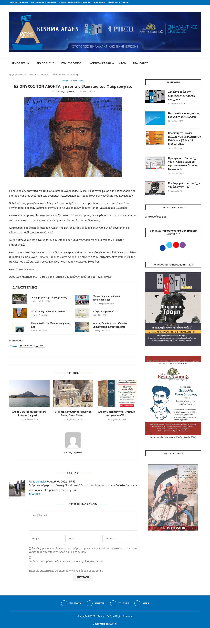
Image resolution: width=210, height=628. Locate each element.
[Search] (199, 63)
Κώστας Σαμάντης (65, 91)
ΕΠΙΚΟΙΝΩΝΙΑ (99, 2)
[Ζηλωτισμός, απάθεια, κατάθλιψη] (19, 313)
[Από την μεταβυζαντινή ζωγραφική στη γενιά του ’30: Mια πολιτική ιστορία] (116, 393)
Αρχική (12, 74)
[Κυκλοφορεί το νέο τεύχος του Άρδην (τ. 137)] (155, 188)
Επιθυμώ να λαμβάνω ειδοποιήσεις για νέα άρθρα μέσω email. (66, 570)
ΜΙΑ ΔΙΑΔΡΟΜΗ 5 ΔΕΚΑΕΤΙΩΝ (43, 2)
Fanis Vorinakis (38, 481)
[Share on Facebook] (70, 361)
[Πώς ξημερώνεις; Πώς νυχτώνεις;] (19, 299)
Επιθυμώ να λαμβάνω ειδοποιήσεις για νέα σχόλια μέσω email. (66, 561)
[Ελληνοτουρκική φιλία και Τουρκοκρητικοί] (82, 300)
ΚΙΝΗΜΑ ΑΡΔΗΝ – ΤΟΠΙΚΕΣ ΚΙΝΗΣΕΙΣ (75, 2)
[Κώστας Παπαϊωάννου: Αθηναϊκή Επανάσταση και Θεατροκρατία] (82, 327)
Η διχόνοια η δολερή (103, 311)
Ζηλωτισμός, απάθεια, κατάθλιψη (48, 311)
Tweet (13, 346)
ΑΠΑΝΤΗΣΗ (35, 494)
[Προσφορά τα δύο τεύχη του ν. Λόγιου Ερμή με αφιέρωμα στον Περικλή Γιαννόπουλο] (155, 163)
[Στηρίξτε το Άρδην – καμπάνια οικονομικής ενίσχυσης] (155, 96)
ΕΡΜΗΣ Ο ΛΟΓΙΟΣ (71, 63)
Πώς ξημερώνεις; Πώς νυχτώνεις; (49, 297)
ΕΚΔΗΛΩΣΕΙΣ (140, 63)
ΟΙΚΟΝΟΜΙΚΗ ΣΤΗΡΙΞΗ (118, 2)
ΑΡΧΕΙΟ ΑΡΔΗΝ (20, 63)
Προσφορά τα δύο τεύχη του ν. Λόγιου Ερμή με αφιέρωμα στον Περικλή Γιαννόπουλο (183, 164)
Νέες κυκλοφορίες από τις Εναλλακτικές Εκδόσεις (184, 115)
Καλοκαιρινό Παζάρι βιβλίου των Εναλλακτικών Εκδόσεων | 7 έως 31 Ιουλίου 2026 (184, 139)
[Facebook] (194, 2)
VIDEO (122, 63)
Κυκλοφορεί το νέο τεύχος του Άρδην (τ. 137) (184, 185)
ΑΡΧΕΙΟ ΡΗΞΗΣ (45, 63)
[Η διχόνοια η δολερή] (82, 313)
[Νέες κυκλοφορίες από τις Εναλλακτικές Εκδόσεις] (155, 118)
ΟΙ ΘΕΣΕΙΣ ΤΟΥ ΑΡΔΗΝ (18, 2)
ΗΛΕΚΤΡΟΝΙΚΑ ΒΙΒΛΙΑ (101, 63)
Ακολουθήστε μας (156, 216)
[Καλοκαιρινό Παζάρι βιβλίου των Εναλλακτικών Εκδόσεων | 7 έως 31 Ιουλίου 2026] (155, 138)
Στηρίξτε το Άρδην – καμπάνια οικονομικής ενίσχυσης (181, 95)
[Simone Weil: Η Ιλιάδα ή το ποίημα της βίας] (19, 327)
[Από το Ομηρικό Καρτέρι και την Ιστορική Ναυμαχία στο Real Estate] (29, 393)
